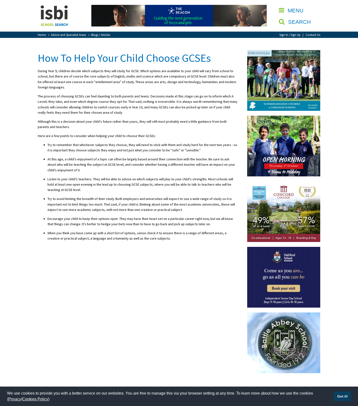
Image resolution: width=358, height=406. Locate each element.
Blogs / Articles (100, 35)
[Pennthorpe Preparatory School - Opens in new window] (283, 118)
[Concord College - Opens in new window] (283, 184)
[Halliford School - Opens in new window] (283, 249)
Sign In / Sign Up (290, 35)
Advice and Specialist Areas (68, 35)
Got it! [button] (342, 396)
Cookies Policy (35, 399)
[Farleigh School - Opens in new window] (283, 53)
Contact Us (313, 35)
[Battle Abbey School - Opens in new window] (283, 315)
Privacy (14, 399)
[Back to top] (347, 379)
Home (42, 35)
